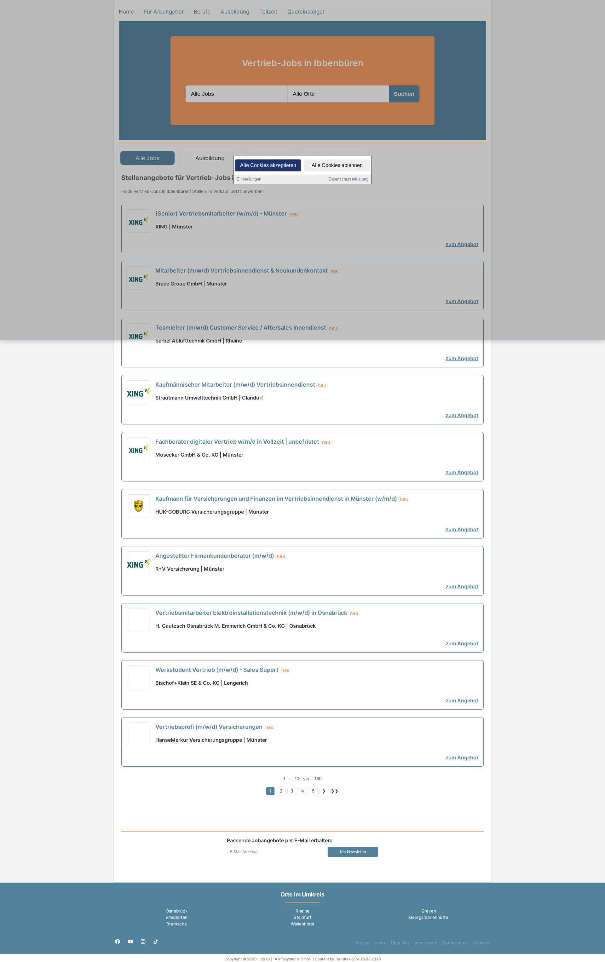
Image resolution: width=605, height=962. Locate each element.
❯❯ (334, 790)
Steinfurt (302, 917)
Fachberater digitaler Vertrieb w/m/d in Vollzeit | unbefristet (242, 441)
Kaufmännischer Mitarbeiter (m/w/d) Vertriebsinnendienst (240, 384)
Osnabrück (176, 910)
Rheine (302, 910)
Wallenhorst (302, 923)
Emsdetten (176, 917)
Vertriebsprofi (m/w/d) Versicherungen (214, 726)
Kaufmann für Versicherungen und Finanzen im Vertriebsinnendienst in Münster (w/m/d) (281, 498)
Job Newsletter (352, 852)
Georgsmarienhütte (428, 917)
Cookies (481, 942)
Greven (428, 910)
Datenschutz (455, 942)
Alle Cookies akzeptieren (268, 165)
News (380, 942)
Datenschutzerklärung (348, 179)
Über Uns (400, 942)
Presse (362, 942)
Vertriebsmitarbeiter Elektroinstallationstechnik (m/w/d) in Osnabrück (256, 612)
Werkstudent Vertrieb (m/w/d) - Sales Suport (222, 669)
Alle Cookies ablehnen (337, 165)
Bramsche (176, 923)
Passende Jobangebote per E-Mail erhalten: (279, 840)
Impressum (426, 942)
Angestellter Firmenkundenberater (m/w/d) (220, 555)
